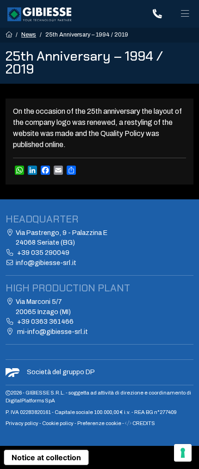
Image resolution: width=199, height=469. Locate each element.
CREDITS (143, 423)
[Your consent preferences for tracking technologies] (183, 453)
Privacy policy (22, 423)
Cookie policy (58, 423)
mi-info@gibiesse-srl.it (52, 331)
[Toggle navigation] (185, 14)
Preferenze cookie (99, 423)
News (28, 34)
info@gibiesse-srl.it (46, 262)
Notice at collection (46, 457)
